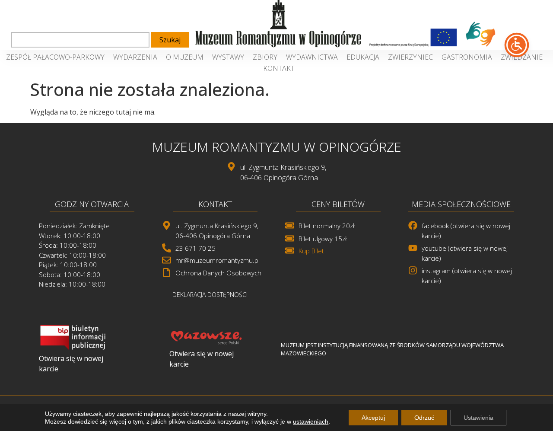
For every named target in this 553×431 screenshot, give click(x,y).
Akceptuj (373, 417)
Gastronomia (467, 57)
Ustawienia (478, 417)
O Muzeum (184, 57)
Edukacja (362, 57)
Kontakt (279, 68)
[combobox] (80, 40)
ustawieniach (310, 421)
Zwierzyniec (410, 57)
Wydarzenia (135, 57)
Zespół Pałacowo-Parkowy (55, 57)
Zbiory (265, 57)
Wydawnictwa (312, 57)
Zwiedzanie (522, 57)
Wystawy (228, 57)
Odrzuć (424, 417)
